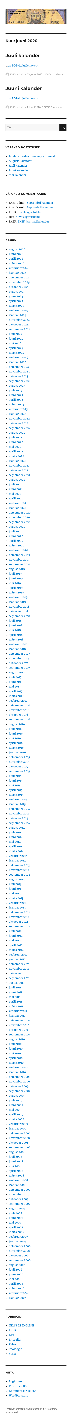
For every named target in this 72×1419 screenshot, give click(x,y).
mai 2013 (15, 893)
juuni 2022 (16, 442)
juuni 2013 (15, 888)
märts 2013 (16, 898)
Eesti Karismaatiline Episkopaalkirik (25, 1409)
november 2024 (19, 319)
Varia (12, 1353)
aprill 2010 (16, 1058)
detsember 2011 (19, 964)
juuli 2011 (15, 987)
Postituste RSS (18, 1386)
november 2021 (19, 465)
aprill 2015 (16, 790)
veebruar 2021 (18, 503)
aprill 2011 (15, 1001)
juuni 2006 (16, 1274)
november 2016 (19, 710)
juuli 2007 (15, 1213)
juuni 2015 (16, 780)
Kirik (12, 1335)
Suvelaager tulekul (30, 212)
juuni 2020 (16, 536)
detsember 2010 (19, 1020)
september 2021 (19, 475)
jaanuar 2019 (17, 602)
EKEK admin (17, 74)
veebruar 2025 (18, 310)
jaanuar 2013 (17, 907)
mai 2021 (15, 493)
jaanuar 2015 (17, 804)
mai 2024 (15, 343)
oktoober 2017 (18, 663)
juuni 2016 (16, 733)
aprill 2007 (16, 1227)
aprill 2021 (16, 498)
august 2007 (17, 1208)
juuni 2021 (16, 489)
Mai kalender (17, 175)
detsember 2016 (19, 705)
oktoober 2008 (18, 1142)
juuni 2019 (16, 578)
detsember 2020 (19, 512)
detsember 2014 (19, 808)
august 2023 (17, 385)
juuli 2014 (15, 832)
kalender (59, 74)
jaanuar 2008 (17, 1185)
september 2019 (19, 564)
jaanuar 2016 (17, 752)
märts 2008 (16, 1175)
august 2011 (16, 982)
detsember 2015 (19, 757)
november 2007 (19, 1194)
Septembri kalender (40, 202)
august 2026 (17, 249)
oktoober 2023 (18, 376)
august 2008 (17, 1152)
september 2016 (19, 719)
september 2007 (19, 1203)
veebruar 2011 (18, 1011)
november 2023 (19, 371)
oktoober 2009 (19, 1086)
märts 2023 (16, 404)
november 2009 (19, 1081)
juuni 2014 (16, 837)
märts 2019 (16, 592)
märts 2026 (16, 263)
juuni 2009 (16, 1105)
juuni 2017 (15, 681)
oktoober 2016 (18, 714)
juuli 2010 (15, 1044)
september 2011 (19, 978)
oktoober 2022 (18, 423)
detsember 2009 (20, 1076)
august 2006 (17, 1265)
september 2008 (19, 1147)
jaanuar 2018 (17, 649)
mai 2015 (15, 785)
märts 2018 (16, 639)
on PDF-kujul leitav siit (23, 65)
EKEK (48, 74)
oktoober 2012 (18, 921)
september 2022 (19, 428)
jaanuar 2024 (17, 362)
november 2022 (19, 418)
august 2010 (17, 1039)
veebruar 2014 (18, 855)
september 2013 (19, 874)
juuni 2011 (15, 992)
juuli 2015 (15, 776)
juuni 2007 (16, 1218)
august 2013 (17, 879)
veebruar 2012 (18, 954)
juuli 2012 (15, 931)
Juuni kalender (24, 88)
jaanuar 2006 (17, 1297)
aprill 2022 (16, 451)
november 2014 (19, 813)
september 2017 (19, 667)
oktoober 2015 (18, 766)
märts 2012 (16, 949)
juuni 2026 (16, 254)
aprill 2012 (16, 945)
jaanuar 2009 (17, 1128)
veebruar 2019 (18, 597)
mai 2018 (15, 630)
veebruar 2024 (18, 357)
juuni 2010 (16, 1048)
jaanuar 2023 (17, 413)
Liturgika (15, 1339)
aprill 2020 (16, 540)
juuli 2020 (15, 531)
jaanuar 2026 (17, 272)
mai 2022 (15, 446)
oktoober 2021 (18, 470)
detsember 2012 (19, 912)
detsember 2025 (19, 277)
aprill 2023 (16, 399)
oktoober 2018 (18, 611)
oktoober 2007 (18, 1199)
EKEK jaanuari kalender (33, 221)
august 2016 (17, 724)
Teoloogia (15, 1349)
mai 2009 (15, 1109)
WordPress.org (18, 1395)
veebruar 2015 (18, 799)
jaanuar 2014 (17, 860)
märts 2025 (16, 305)
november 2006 (19, 1250)
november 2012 (19, 917)
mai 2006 (15, 1279)
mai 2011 (14, 997)
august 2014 (17, 827)
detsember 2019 (19, 555)
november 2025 (19, 282)
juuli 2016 (15, 728)
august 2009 (17, 1095)
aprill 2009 (16, 1114)
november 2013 (19, 870)
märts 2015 (16, 794)
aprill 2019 (16, 587)
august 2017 (17, 672)
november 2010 (19, 1025)
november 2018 (19, 606)
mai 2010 (15, 1053)
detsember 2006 (20, 1246)
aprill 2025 (16, 301)
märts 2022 (16, 456)
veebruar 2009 (18, 1123)
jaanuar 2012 (17, 959)
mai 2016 (15, 738)
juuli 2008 (15, 1156)
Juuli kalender (23, 55)
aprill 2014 (16, 846)
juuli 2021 (15, 484)
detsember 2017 (19, 653)
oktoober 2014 (18, 818)
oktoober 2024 (18, 324)
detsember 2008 (19, 1133)
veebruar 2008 (18, 1180)
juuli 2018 (15, 620)
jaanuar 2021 (17, 507)
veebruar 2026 (18, 268)
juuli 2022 (15, 437)
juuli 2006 (15, 1269)
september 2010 (19, 1034)
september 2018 (19, 616)
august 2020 (17, 526)
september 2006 (20, 1260)
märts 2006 (16, 1288)
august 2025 (17, 291)
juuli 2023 (15, 390)
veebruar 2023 (18, 409)
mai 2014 (15, 841)
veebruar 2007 (18, 1236)
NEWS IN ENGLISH (21, 1325)
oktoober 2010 (18, 1029)
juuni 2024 (16, 338)
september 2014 (19, 823)
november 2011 (19, 968)
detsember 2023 (19, 366)
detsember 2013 (19, 865)
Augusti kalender (20, 161)
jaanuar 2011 (17, 1015)
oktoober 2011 (18, 973)
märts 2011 (16, 1006)
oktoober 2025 (18, 287)
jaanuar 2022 (17, 460)
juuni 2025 (16, 296)
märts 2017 (16, 696)
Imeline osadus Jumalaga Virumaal (32, 156)
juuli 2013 (15, 884)
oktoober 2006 (19, 1255)
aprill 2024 (16, 348)
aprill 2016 (16, 743)
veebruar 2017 (18, 700)
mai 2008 (15, 1166)
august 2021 (17, 479)
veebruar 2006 (18, 1293)
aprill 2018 (16, 634)
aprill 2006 (16, 1283)
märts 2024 (16, 352)
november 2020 (19, 517)
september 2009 (20, 1091)
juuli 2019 (15, 573)
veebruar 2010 (18, 1067)
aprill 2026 (16, 258)
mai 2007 (15, 1222)
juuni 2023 (16, 395)
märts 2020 (16, 545)
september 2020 (19, 522)
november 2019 (19, 559)
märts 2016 (16, 747)
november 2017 (19, 658)
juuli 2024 (15, 334)
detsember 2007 (19, 1189)
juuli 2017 (15, 677)
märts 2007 (16, 1232)
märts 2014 (16, 851)
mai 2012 (15, 940)
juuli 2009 (15, 1100)
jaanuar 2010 (17, 1072)
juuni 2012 (16, 935)
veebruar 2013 (18, 902)
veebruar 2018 (18, 644)
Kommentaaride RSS (23, 1390)
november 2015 (19, 761)
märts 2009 (16, 1119)
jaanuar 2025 (17, 315)
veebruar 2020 (18, 550)
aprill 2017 (15, 691)
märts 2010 (16, 1062)
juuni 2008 (16, 1161)
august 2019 (17, 569)
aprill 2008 (16, 1170)
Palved (13, 1344)
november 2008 (19, 1138)
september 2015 (19, 771)
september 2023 (19, 381)
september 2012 (19, 926)
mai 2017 (15, 686)
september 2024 (19, 329)
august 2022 (17, 432)
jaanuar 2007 (17, 1241)
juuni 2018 (16, 625)
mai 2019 (15, 583)
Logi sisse (15, 1381)
